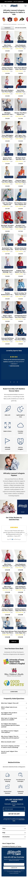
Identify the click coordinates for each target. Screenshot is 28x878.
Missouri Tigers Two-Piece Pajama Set (7, 181)
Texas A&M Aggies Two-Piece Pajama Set (7, 136)
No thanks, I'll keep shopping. (14, 873)
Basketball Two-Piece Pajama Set (7, 248)
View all (14, 641)
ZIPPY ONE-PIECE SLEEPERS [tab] (20, 27)
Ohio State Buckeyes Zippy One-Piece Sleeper (7, 587)
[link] (14, 361)
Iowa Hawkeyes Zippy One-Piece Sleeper (20, 587)
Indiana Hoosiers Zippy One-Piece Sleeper (20, 609)
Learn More (14, 691)
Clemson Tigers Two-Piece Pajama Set (21, 181)
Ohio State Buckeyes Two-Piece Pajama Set (7, 45)
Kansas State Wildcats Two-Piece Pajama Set (7, 158)
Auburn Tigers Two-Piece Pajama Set (7, 316)
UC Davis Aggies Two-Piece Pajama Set (21, 338)
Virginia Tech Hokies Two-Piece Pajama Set (20, 271)
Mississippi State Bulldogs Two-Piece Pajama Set (7, 271)
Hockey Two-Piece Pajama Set (20, 113)
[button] (2, 6)
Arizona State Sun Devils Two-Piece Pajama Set (20, 248)
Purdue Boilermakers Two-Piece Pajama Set (7, 293)
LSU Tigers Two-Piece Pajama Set (20, 136)
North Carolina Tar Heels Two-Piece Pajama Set (21, 293)
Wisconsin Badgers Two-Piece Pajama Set (7, 90)
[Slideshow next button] (26, 533)
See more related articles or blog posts (14, 767)
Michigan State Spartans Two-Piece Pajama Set (20, 158)
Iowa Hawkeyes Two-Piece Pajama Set (21, 45)
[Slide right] (17, 382)
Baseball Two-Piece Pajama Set (20, 226)
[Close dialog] (25, 849)
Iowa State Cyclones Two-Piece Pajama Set (20, 90)
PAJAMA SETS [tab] (7, 27)
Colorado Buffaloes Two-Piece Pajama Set (7, 338)
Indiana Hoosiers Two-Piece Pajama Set (7, 68)
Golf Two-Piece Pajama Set (7, 203)
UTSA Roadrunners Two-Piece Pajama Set (21, 316)
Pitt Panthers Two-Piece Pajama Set (20, 203)
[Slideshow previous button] (2, 533)
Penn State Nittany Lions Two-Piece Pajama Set (20, 68)
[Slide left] (10, 382)
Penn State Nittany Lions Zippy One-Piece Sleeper (20, 632)
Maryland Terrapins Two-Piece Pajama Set (7, 226)
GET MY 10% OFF (14, 814)
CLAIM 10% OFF (14, 867)
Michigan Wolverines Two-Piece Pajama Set (7, 113)
